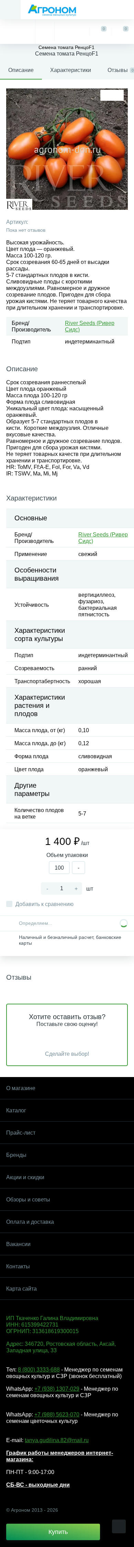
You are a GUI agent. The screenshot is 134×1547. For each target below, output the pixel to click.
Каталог (16, 1110)
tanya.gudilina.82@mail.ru (57, 1440)
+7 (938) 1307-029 (56, 1389)
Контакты (18, 1266)
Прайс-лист (20, 1133)
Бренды (16, 1155)
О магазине (20, 1088)
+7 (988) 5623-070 (56, 1414)
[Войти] (71, 31)
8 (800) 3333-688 (39, 1370)
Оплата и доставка (30, 1222)
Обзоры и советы (28, 1199)
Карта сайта (21, 1289)
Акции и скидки (25, 1177)
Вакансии (18, 1244)
